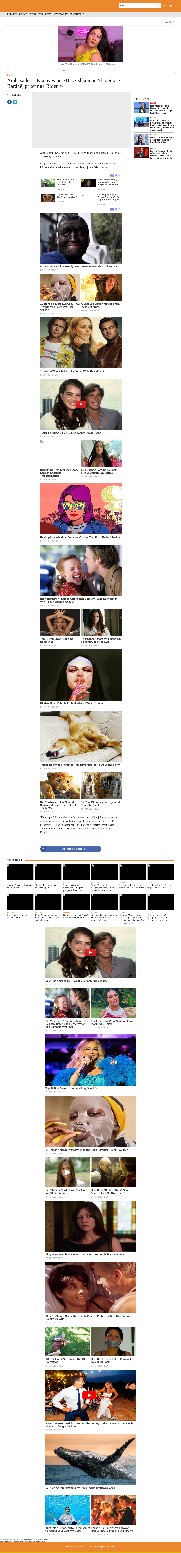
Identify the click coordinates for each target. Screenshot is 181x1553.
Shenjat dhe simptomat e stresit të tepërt (46, 886)
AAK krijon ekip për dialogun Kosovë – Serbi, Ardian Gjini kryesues (159, 917)
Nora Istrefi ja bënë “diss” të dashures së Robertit (75, 916)
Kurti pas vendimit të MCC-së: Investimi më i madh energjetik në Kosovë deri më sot (24, 1539)
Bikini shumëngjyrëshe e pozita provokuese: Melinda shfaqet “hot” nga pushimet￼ (23, 1541)
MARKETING (77, 14)
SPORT (32, 14)
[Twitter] (15, 102)
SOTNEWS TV (60, 14)
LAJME (23, 14)
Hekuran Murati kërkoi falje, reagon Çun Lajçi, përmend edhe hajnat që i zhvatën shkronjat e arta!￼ (132, 919)
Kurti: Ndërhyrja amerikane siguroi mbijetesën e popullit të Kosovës (104, 917)
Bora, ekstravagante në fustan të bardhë (17, 916)
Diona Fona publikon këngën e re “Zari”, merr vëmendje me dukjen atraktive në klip (102, 889)
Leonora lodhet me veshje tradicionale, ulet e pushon (131, 886)
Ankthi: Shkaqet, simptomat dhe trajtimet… (20, 886)
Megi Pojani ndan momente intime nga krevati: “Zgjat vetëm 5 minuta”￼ (48, 917)
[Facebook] (9, 102)
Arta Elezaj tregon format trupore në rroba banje (159, 886)
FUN (40, 14)
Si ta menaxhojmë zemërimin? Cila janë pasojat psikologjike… (74, 888)
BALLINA (12, 14)
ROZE (48, 14)
